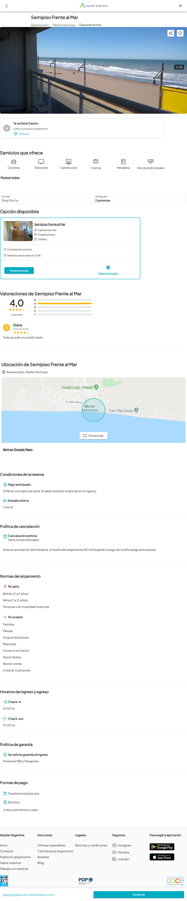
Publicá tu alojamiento (15, 857)
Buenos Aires (40, 25)
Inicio (3, 845)
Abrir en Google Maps (18, 449)
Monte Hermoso (64, 25)
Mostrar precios (19, 270)
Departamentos (90, 25)
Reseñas (43, 857)
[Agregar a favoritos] (180, 33)
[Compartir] (170, 33)
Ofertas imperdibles (51, 845)
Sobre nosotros (10, 863)
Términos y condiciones (91, 845)
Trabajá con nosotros (14, 869)
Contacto (6, 851)
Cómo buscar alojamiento (55, 851)
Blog (40, 863)
